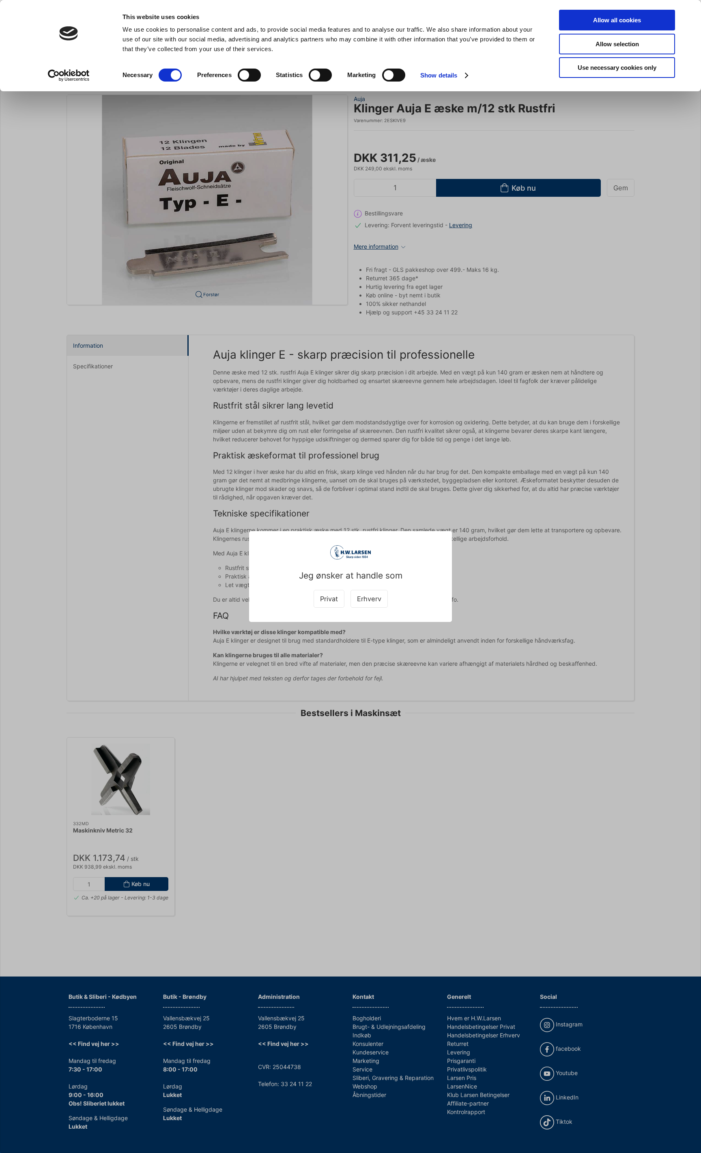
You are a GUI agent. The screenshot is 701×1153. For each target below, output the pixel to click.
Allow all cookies (617, 20)
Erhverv (369, 599)
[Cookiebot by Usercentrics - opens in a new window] (68, 75)
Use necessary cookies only (617, 67)
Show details (438, 75)
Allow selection (617, 44)
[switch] (249, 75)
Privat (329, 599)
